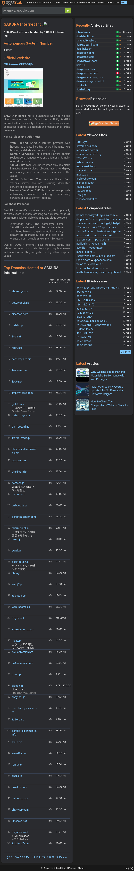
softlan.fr (81, 85)
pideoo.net (18, 689)
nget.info (17, 348)
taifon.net (18, 719)
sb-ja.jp (16, 573)
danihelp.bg (83, 89)
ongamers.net (20, 832)
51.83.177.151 (83, 296)
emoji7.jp (17, 584)
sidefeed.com (20, 314)
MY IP (123, 2)
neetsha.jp (18, 483)
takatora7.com (20, 843)
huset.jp (16, 539)
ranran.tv (17, 764)
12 (33, 857)
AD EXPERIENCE (80, 2)
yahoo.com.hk (84, 162)
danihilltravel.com (86, 61)
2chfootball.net (21, 426)
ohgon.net (18, 618)
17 (50, 857)
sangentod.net (85, 170)
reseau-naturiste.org (88, 154)
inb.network (83, 32)
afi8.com (17, 742)
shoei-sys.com (20, 291)
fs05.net (17, 381)
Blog (63, 868)
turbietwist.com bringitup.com (95, 256)
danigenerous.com (87, 73)
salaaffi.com (19, 753)
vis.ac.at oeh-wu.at (89, 264)
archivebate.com (86, 178)
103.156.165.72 (84, 329)
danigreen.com (85, 53)
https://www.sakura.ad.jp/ (18, 64)
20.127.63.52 (83, 292)
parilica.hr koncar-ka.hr (91, 243)
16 (46, 857)
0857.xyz (81, 142)
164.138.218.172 (85, 304)
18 (53, 857)
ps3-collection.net (22, 652)
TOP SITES (37, 2)
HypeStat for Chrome (106, 123)
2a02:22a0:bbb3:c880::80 (91, 321)
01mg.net (82, 195)
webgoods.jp (19, 505)
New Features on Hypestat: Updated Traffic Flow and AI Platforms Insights (107, 390)
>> (65, 857)
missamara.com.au (87, 150)
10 (27, 857)
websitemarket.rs (86, 199)
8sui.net (16, 336)
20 (60, 857)
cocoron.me (19, 460)
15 (43, 857)
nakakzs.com (19, 787)
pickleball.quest (85, 182)
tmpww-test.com (22, 393)
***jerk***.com (84, 158)
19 (56, 857)
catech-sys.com (21, 415)
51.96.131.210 (84, 317)
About (81, 868)
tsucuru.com (19, 370)
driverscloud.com (86, 146)
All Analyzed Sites (50, 868)
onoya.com (18, 494)
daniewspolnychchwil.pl (90, 81)
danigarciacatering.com (90, 77)
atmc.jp (16, 674)
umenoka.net (19, 821)
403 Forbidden (18, 836)
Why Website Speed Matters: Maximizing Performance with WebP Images (108, 375)
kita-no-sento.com (23, 629)
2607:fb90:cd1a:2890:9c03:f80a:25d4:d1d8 (102, 288)
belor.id (80, 65)
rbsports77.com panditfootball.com (98, 219)
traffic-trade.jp (21, 438)
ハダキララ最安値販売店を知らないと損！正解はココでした (19, 535)
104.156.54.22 (84, 312)
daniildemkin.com (86, 36)
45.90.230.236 (84, 333)
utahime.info (19, 471)
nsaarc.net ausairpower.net (94, 235)
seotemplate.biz (21, 359)
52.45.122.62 (83, 341)
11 (30, 857)
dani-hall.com (84, 48)
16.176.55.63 (83, 337)
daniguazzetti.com (87, 44)
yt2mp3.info (83, 187)
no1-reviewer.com (22, 663)
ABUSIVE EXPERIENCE (96, 2)
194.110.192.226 (85, 300)
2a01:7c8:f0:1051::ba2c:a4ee (93, 325)
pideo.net (17, 685)
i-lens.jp (16, 640)
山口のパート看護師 (23, 408)
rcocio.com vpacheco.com (94, 260)
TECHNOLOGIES (113, 2)
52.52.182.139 (84, 308)
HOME (29, 2)
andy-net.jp (18, 697)
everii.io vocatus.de (89, 247)
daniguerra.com (85, 69)
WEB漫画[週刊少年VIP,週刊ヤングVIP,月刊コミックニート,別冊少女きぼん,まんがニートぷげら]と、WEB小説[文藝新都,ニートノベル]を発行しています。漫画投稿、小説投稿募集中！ (20, 486)
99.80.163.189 (84, 345)
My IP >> (125, 352)
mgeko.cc (82, 174)
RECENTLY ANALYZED (51, 2)
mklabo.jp (17, 325)
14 (40, 857)
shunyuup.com (20, 809)
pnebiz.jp (17, 776)
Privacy (72, 868)
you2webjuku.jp (20, 302)
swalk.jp (16, 550)
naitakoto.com (20, 798)
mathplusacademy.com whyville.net (98, 272)
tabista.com (19, 595)
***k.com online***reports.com (96, 227)
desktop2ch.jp (20, 562)
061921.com (83, 191)
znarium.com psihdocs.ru (92, 239)
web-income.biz (21, 607)
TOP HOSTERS (67, 2)
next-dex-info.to (86, 166)
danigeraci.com (85, 57)
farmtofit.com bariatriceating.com (98, 231)
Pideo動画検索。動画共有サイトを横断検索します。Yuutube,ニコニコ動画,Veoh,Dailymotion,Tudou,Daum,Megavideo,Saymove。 (20, 689)
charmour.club (20, 528)
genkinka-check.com (24, 517)
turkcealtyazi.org (86, 40)
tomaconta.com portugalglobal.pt (98, 223)
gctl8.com (18, 404)
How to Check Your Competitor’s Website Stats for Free (110, 405)
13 (37, 857)
